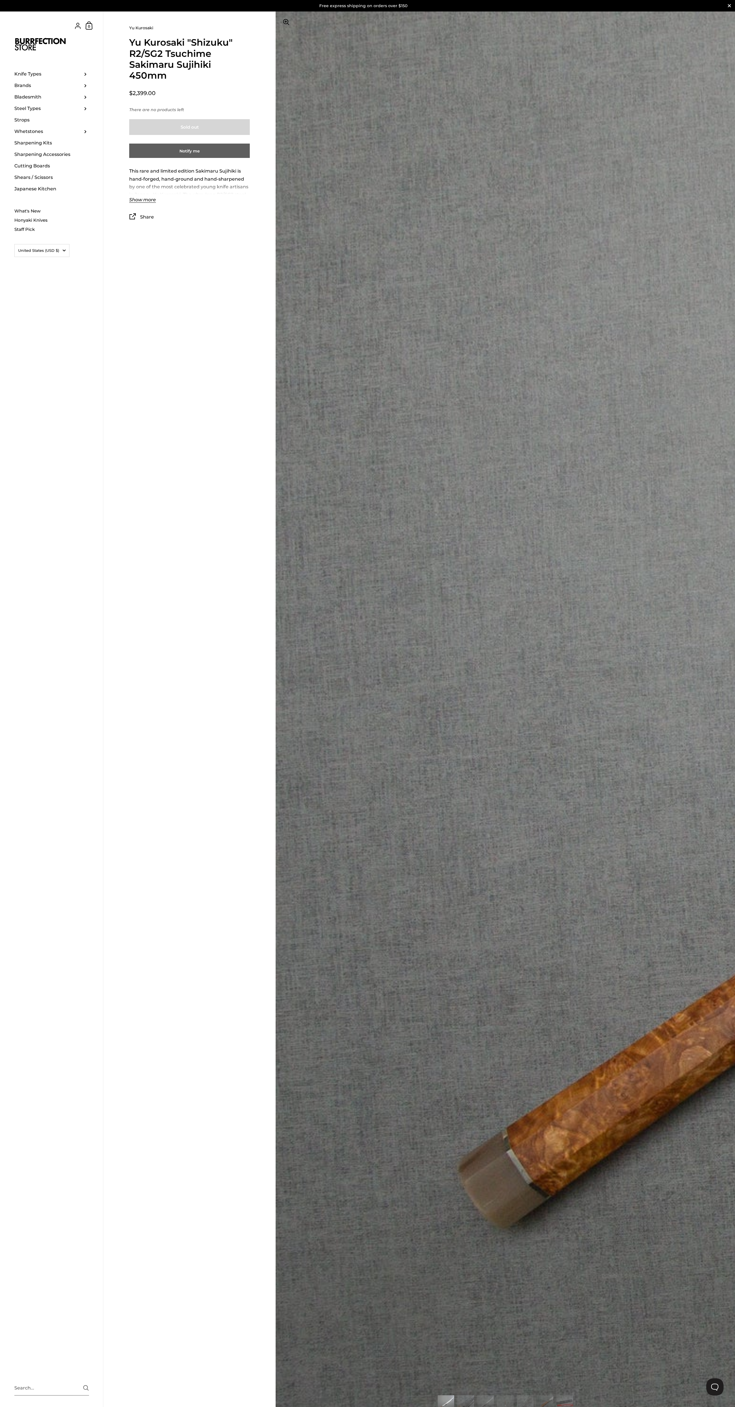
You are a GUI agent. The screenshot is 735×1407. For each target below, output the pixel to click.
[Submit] (86, 1388)
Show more (142, 199)
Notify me (189, 151)
